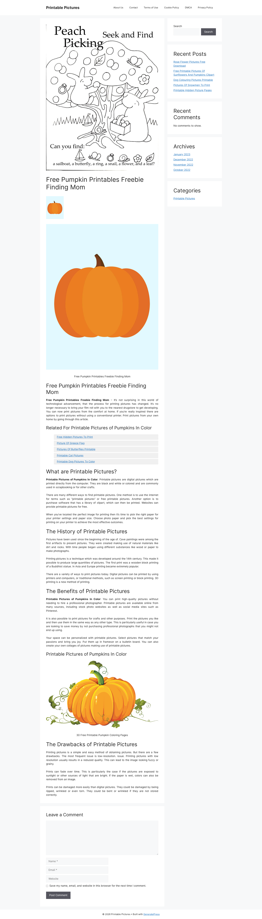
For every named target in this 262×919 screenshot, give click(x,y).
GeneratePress (151, 914)
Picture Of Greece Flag (70, 443)
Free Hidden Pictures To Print (75, 436)
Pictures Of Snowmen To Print (191, 85)
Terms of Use (151, 7)
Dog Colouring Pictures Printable (193, 79)
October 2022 (181, 169)
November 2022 (183, 164)
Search (177, 26)
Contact (133, 7)
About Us (118, 7)
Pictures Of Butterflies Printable (76, 449)
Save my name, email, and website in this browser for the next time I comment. (97, 885)
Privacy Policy (205, 7)
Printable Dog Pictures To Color (76, 461)
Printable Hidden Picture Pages (192, 90)
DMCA (188, 7)
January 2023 (181, 154)
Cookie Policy (171, 7)
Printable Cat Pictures (70, 455)
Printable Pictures (62, 7)
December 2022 (183, 159)
